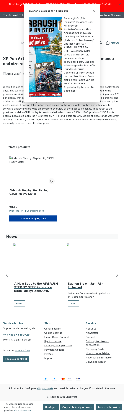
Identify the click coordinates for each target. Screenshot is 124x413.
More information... (23, 410)
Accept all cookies (109, 407)
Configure (51, 407)
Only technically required (77, 407)
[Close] (93, 10)
